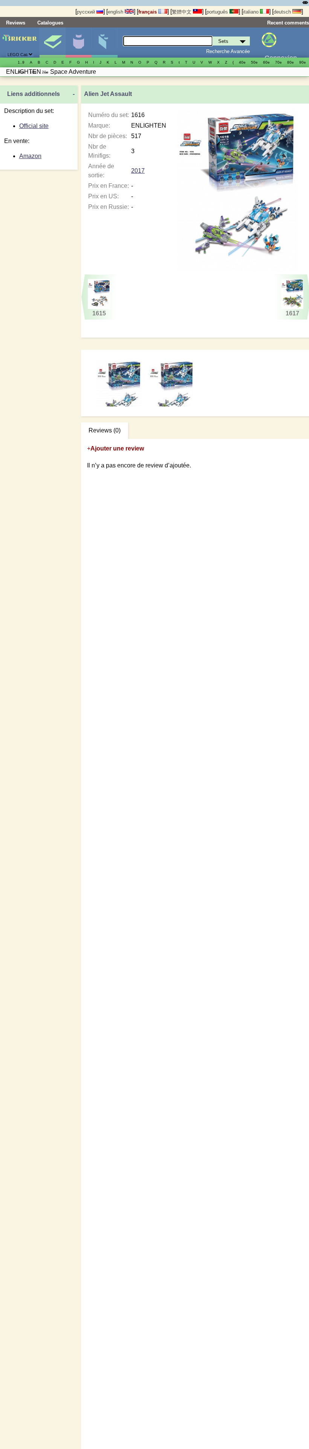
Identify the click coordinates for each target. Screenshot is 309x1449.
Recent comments (288, 23)
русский (86, 12)
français (148, 12)
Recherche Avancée (228, 51)
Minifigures (78, 43)
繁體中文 (182, 12)
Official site (34, 126)
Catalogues (50, 23)
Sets (52, 43)
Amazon (30, 156)
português (218, 12)
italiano (251, 12)
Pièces (104, 43)
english (116, 12)
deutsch (283, 12)
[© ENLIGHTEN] (171, 382)
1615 (99, 313)
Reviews (15, 23)
